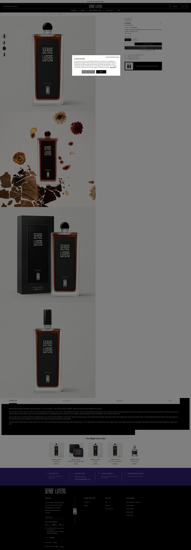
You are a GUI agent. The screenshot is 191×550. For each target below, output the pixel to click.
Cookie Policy (113, 67)
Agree (101, 71)
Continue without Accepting (112, 57)
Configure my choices (88, 71)
